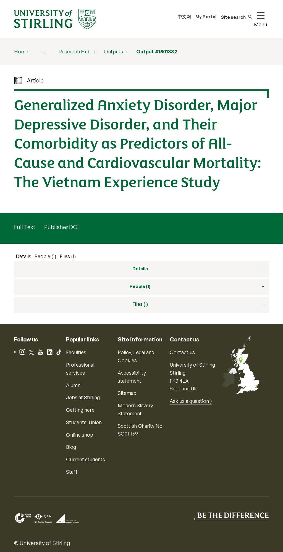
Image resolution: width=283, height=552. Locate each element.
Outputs (113, 51)
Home (21, 51)
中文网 (184, 16)
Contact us (182, 352)
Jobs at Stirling (83, 397)
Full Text (24, 227)
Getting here (80, 410)
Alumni (74, 385)
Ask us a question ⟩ (191, 401)
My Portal (205, 16)
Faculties (76, 352)
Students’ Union (84, 422)
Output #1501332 (156, 51)
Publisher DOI (61, 227)
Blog (71, 447)
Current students (85, 459)
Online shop (79, 435)
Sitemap (127, 393)
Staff (72, 472)
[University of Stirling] (55, 18)
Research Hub (75, 51)
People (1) (45, 256)
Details (23, 256)
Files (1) (68, 256)
